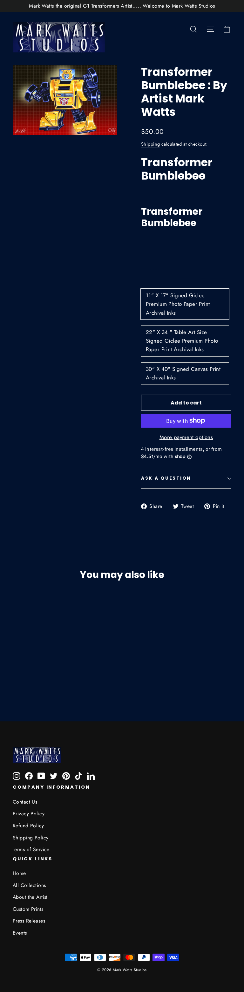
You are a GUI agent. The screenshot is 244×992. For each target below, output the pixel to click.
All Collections (29, 885)
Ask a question (166, 478)
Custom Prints (28, 909)
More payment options (186, 437)
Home (19, 873)
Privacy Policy (28, 813)
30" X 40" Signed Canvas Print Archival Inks (183, 373)
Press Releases (29, 920)
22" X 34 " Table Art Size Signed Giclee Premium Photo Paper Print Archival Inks (182, 340)
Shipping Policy (30, 837)
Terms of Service (31, 849)
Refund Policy (28, 825)
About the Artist (30, 897)
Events (20, 932)
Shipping (150, 144)
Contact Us (25, 801)
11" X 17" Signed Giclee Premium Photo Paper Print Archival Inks (178, 304)
